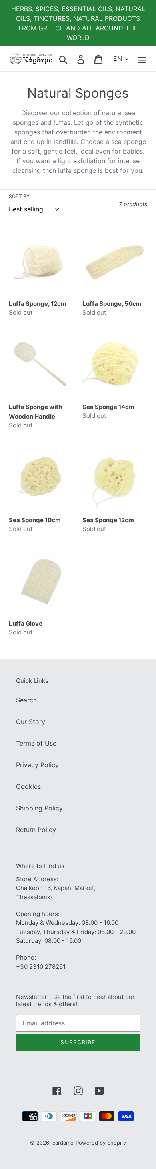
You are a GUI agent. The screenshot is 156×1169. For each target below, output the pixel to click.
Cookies (28, 786)
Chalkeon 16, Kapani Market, (56, 888)
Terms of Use (36, 743)
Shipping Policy (39, 808)
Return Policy (36, 830)
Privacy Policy (37, 765)
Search (26, 700)
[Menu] (142, 59)
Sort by (19, 196)
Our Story (30, 722)
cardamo (63, 1142)
